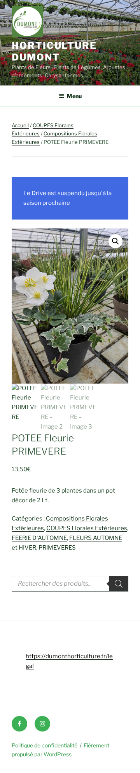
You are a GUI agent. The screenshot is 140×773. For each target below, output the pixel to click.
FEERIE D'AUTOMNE (39, 537)
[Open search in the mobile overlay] (70, 583)
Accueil (20, 125)
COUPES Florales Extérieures (86, 528)
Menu (74, 96)
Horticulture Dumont (54, 51)
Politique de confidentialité (44, 745)
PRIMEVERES (57, 547)
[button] (115, 241)
